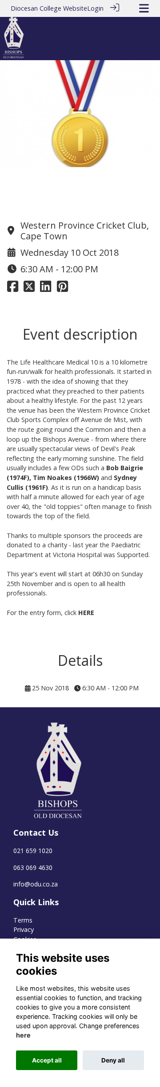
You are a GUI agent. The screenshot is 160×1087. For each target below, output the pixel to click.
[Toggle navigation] (144, 8)
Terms (22, 920)
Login (95, 8)
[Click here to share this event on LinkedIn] (45, 288)
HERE (86, 612)
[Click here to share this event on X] (29, 288)
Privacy (23, 929)
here (23, 1035)
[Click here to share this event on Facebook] (12, 288)
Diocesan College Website (49, 8)
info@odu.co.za (35, 884)
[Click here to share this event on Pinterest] (62, 288)
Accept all (47, 1060)
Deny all (113, 1060)
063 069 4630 (32, 867)
